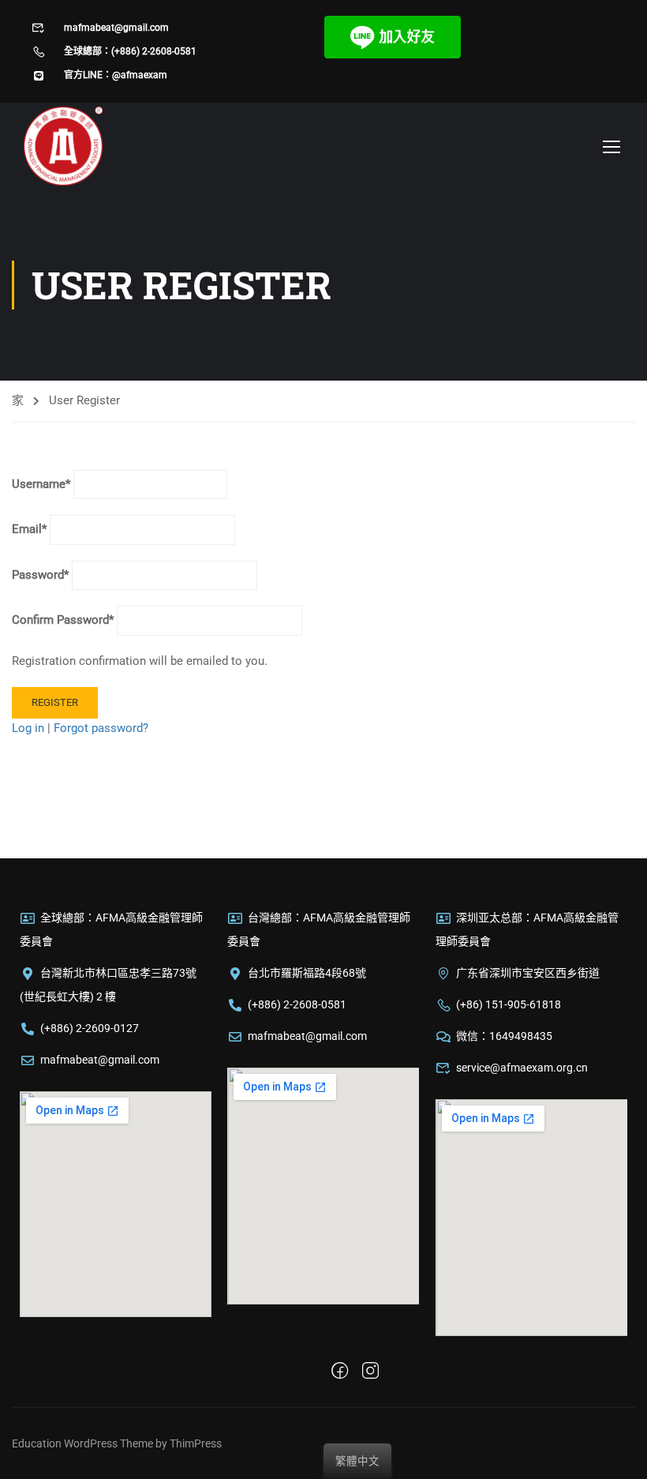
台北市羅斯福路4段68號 (307, 973)
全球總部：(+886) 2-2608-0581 (130, 51)
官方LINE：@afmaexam (115, 75)
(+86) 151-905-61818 (508, 1004)
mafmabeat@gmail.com (116, 27)
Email (29, 529)
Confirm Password (63, 620)
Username (41, 484)
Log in (28, 728)
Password (40, 575)
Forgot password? (101, 728)
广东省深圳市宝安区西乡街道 (528, 973)
